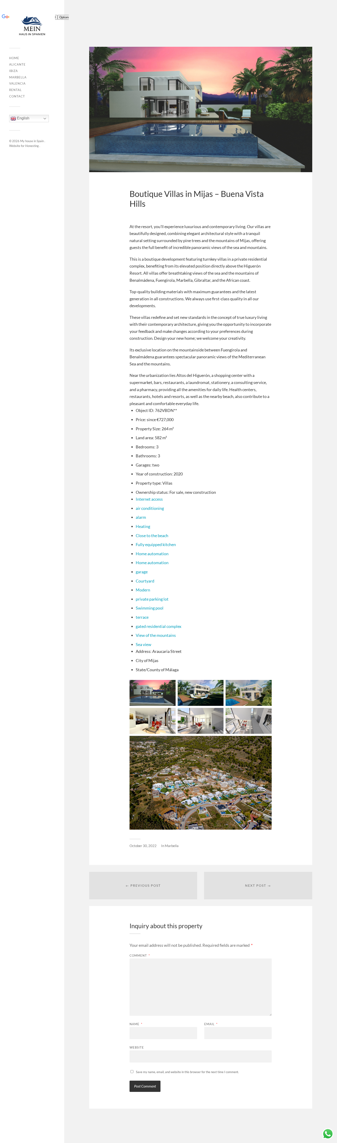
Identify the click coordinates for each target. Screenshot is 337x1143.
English (22, 118)
